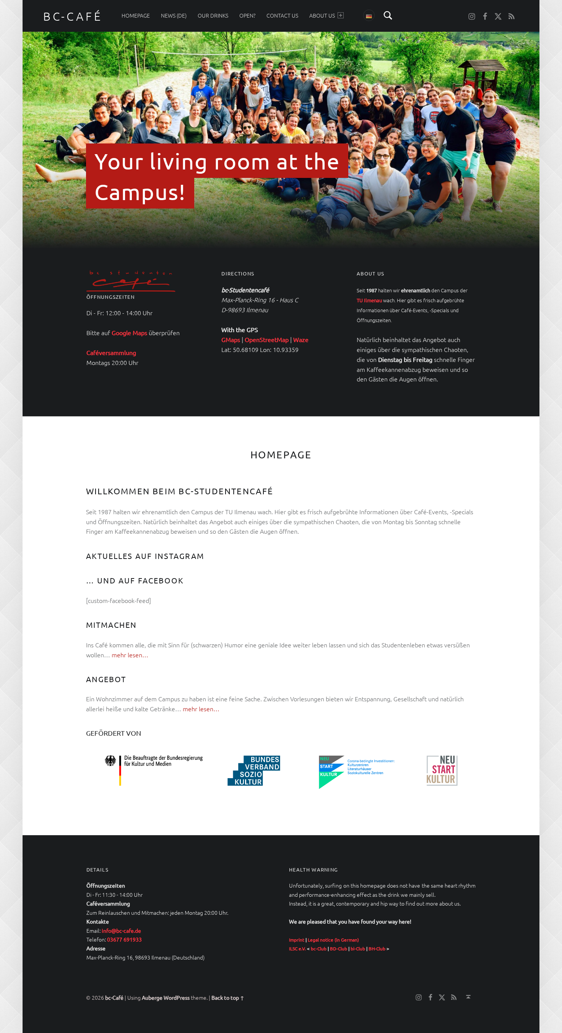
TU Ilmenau (369, 300)
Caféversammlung (111, 352)
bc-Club (318, 948)
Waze (301, 339)
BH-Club (377, 948)
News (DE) (174, 15)
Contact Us (282, 15)
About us (322, 15)
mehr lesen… (130, 654)
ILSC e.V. (297, 948)
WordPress (177, 997)
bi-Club (358, 948)
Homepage (136, 15)
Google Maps (129, 332)
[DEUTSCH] (369, 15)
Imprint (296, 940)
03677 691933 (124, 939)
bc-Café (114, 997)
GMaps (230, 339)
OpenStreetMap (267, 339)
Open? (247, 15)
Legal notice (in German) (333, 940)
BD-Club (338, 948)
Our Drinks (213, 15)
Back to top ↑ (227, 997)
